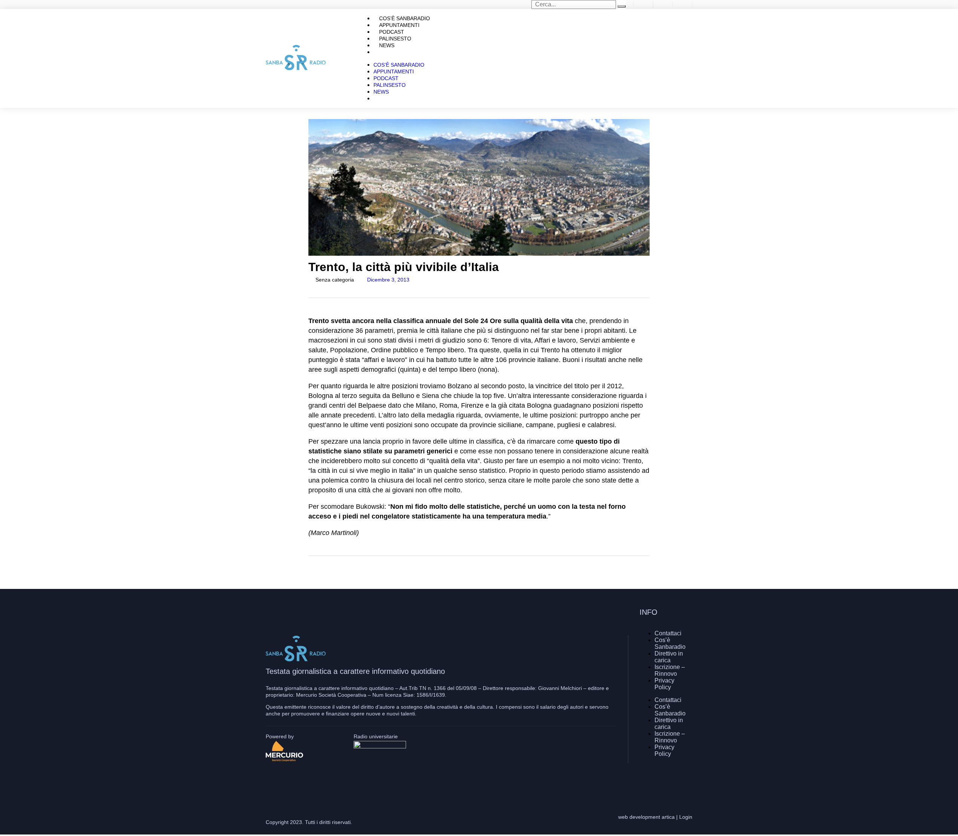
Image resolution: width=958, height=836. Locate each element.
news (403, 574)
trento (482, 574)
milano (378, 574)
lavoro (350, 574)
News (381, 92)
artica (668, 817)
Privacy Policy (664, 683)
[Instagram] (664, 780)
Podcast (386, 78)
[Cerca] (621, 6)
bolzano (322, 574)
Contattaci (668, 633)
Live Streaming (401, 52)
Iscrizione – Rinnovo (670, 670)
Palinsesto (389, 85)
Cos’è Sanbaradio (398, 65)
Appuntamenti (393, 72)
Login (685, 817)
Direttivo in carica (669, 656)
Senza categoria (334, 280)
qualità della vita (441, 574)
